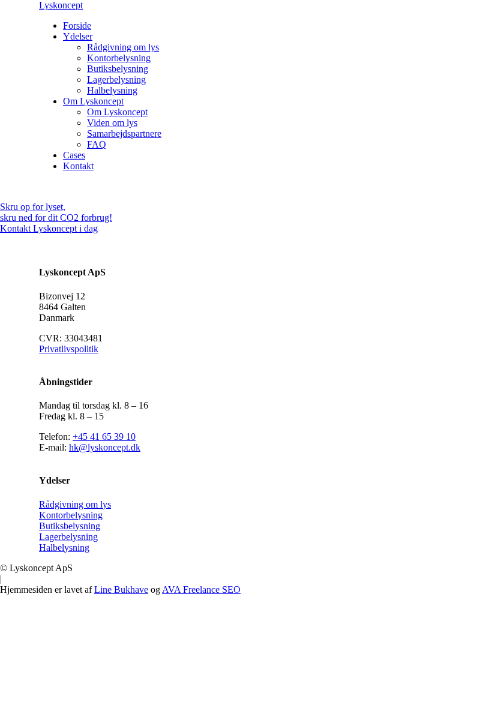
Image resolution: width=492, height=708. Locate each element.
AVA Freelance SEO (201, 589)
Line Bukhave (121, 589)
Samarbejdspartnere (124, 133)
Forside (77, 25)
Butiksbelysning (117, 69)
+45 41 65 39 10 (104, 436)
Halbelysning (112, 90)
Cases (74, 155)
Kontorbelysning (119, 58)
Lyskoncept (61, 5)
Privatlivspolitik (68, 349)
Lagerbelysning (116, 79)
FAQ (96, 144)
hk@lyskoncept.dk (104, 447)
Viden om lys (112, 123)
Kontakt (78, 166)
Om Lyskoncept (93, 101)
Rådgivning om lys (123, 47)
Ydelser (77, 36)
